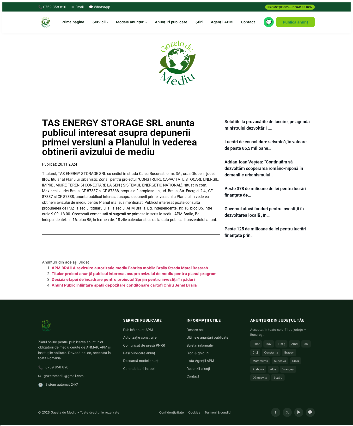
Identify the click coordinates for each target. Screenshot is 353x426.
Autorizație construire (140, 337)
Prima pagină (72, 22)
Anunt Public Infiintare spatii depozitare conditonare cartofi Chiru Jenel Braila (124, 285)
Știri (199, 22)
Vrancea (288, 369)
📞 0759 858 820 (52, 7)
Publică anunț (295, 22)
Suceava (280, 361)
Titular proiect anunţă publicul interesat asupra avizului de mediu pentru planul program (134, 273)
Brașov (289, 352)
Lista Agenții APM (200, 361)
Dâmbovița (260, 377)
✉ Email (78, 7)
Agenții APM (222, 22)
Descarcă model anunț (140, 361)
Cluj (255, 352)
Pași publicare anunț (139, 353)
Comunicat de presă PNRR (144, 345)
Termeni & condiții (218, 412)
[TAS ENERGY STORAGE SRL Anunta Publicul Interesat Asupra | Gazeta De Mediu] (176, 62)
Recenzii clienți (198, 368)
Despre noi (195, 330)
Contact (248, 22)
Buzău (278, 377)
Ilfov (269, 344)
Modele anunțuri (130, 22)
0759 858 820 (56, 367)
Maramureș (260, 361)
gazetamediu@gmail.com (64, 376)
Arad (294, 344)
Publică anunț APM (138, 330)
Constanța (271, 352)
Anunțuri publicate (171, 22)
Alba (273, 369)
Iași (306, 344)
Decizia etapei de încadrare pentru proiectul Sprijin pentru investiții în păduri (123, 279)
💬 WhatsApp (99, 7)
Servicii (99, 22)
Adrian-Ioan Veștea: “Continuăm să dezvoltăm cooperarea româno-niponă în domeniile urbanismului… (264, 168)
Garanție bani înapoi (138, 368)
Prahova (258, 369)
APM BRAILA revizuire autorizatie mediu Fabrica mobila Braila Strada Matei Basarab (130, 267)
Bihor (256, 344)
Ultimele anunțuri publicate (207, 337)
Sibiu (295, 361)
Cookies (194, 412)
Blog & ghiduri (197, 353)
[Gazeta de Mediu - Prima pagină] (45, 22)
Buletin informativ (200, 345)
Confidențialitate (171, 412)
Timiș (281, 344)
